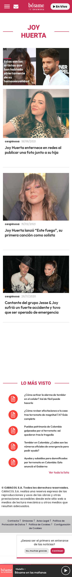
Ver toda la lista (59, 472)
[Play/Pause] (65, 570)
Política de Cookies (39, 524)
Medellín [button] (20, 569)
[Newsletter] (16, 6)
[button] (7, 6)
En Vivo (61, 6)
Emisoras (28, 520)
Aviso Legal (43, 520)
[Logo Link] (36, 6)
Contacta (13, 520)
